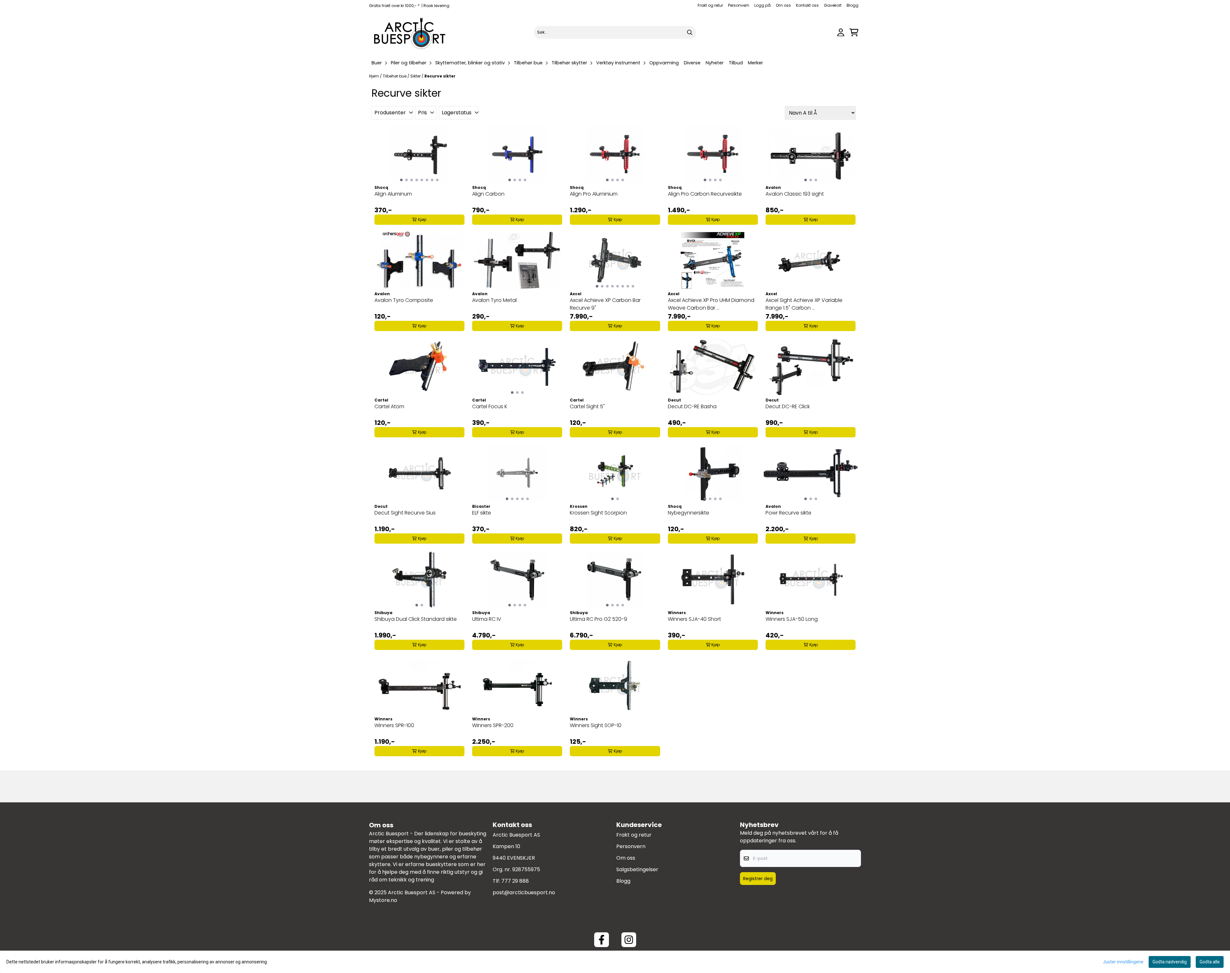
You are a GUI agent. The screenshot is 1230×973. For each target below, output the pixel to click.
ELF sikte (481, 512)
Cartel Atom (389, 406)
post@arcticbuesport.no (524, 892)
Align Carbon (488, 194)
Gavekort (832, 5)
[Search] (689, 32)
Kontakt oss (807, 5)
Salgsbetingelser (637, 869)
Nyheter (715, 63)
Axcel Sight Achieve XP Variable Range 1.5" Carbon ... (804, 304)
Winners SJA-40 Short (694, 619)
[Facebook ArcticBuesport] (601, 939)
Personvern (738, 5)
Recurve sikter (439, 76)
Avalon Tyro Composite (403, 300)
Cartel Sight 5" (587, 406)
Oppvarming (664, 63)
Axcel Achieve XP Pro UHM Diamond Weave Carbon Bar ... (711, 304)
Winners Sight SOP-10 (595, 725)
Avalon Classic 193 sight (795, 194)
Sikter (416, 76)
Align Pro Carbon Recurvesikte (705, 194)
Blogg (852, 5)
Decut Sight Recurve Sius (405, 512)
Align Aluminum (393, 194)
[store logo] (410, 32)
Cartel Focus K (489, 406)
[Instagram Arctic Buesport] (628, 939)
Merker (755, 63)
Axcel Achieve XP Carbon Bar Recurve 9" (605, 304)
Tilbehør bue (395, 76)
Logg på (762, 5)
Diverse (692, 63)
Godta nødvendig (1169, 961)
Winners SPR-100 (394, 725)
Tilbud (736, 63)
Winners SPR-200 (492, 725)
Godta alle (1210, 961)
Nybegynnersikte (688, 512)
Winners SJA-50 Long (792, 619)
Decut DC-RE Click (788, 406)
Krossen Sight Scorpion (598, 512)
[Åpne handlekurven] (854, 32)
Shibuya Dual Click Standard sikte (415, 619)
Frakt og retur (710, 5)
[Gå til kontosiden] (841, 32)
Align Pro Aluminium (594, 194)
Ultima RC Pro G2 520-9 (598, 619)
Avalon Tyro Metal (494, 300)
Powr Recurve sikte (788, 512)
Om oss (783, 5)
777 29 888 (515, 881)
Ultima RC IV (486, 619)
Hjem (374, 76)
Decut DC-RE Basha (692, 406)
